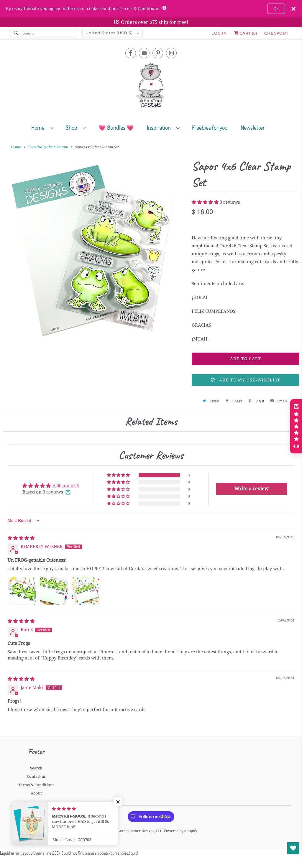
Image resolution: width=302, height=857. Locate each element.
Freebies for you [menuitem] (210, 127)
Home (39, 127)
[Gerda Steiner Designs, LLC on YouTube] (144, 53)
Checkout (276, 33)
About (36, 793)
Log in (219, 33)
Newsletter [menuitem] (253, 127)
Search (36, 768)
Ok (276, 8)
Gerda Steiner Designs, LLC (139, 831)
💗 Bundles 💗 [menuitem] (116, 127)
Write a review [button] (251, 488)
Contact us (36, 776)
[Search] (16, 33)
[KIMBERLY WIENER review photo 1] (22, 591)
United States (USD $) (110, 32)
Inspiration (160, 127)
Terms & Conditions (36, 785)
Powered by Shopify (180, 831)
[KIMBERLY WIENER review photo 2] (54, 591)
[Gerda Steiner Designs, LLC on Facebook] (130, 53)
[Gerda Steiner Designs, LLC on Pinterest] (157, 53)
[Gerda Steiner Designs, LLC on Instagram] (171, 53)
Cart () (247, 33)
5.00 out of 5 (66, 485)
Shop (73, 127)
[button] (206, 202)
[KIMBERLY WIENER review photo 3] (85, 591)
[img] (21, 538)
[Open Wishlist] (293, 848)
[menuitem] (45, 127)
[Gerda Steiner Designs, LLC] (151, 86)
